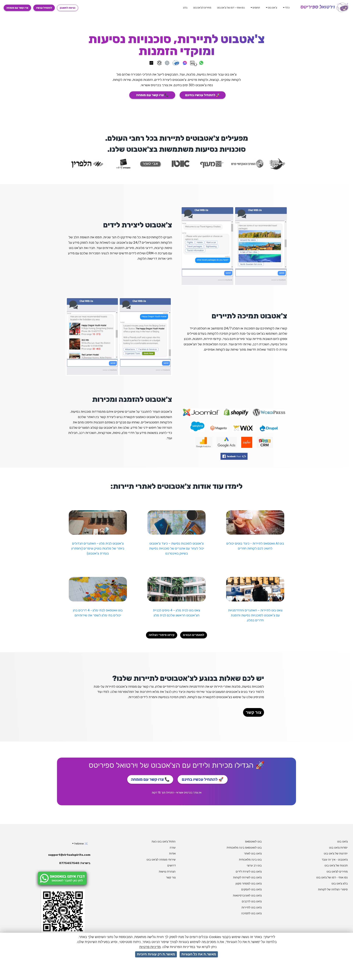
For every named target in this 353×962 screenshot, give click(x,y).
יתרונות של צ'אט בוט (336, 853)
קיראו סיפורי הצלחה (161, 635)
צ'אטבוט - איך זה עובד (335, 859)
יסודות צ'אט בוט (338, 847)
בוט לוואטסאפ (253, 841)
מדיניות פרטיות (150, 947)
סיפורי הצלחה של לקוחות (333, 889)
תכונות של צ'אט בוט (336, 865)
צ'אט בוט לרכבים (252, 901)
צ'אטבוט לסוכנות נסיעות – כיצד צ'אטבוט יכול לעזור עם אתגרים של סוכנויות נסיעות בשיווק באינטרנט (176, 548)
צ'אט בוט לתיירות (252, 907)
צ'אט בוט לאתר (253, 853)
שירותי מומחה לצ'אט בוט (161, 859)
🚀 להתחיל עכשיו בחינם (202, 95)
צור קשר (253, 712)
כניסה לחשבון (67, 7)
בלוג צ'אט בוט (339, 883)
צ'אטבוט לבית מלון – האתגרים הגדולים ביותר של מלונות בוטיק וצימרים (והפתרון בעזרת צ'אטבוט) (97, 548)
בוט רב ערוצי (254, 865)
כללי (287, 7)
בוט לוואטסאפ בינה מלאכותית (244, 847)
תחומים (256, 7)
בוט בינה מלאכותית (250, 859)
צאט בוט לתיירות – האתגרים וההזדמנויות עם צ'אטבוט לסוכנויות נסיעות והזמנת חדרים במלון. (255, 615)
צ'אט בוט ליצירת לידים (249, 871)
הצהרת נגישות (167, 871)
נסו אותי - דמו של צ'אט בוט (231, 7)
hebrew (79, 843)
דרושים (171, 865)
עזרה (173, 847)
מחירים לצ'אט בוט (202, 7)
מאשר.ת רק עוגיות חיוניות (156, 954)
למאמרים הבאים (193, 635)
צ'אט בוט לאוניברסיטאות (247, 895)
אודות (172, 853)
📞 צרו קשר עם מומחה (152, 95)
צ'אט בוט (272, 7)
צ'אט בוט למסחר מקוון (249, 883)
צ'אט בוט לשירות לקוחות (247, 877)
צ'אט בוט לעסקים (251, 889)
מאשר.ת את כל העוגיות (198, 954)
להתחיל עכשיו (44, 7)
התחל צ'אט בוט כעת (164, 841)
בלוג (185, 7)
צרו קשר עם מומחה (17, 7)
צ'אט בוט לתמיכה (251, 913)
